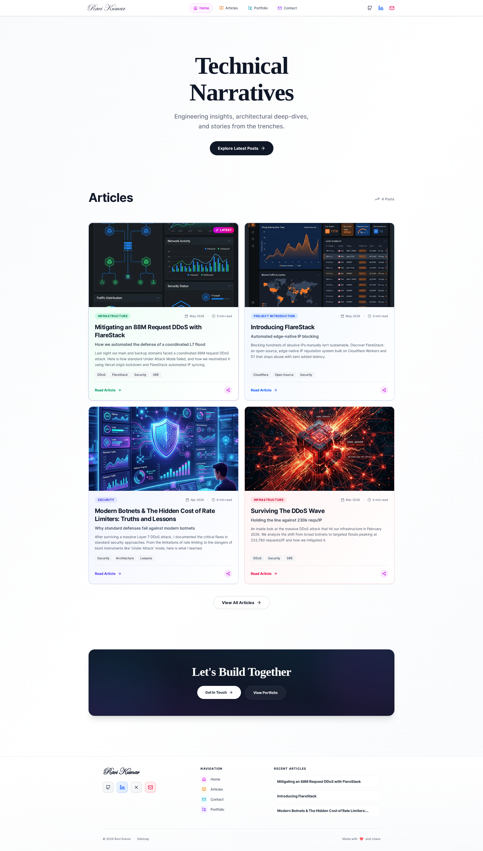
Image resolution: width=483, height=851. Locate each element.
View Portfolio (265, 692)
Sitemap (143, 839)
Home (204, 8)
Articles (231, 8)
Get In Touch (216, 692)
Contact (290, 8)
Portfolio (261, 8)
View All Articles (238, 602)
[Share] (228, 390)
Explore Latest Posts (238, 148)
